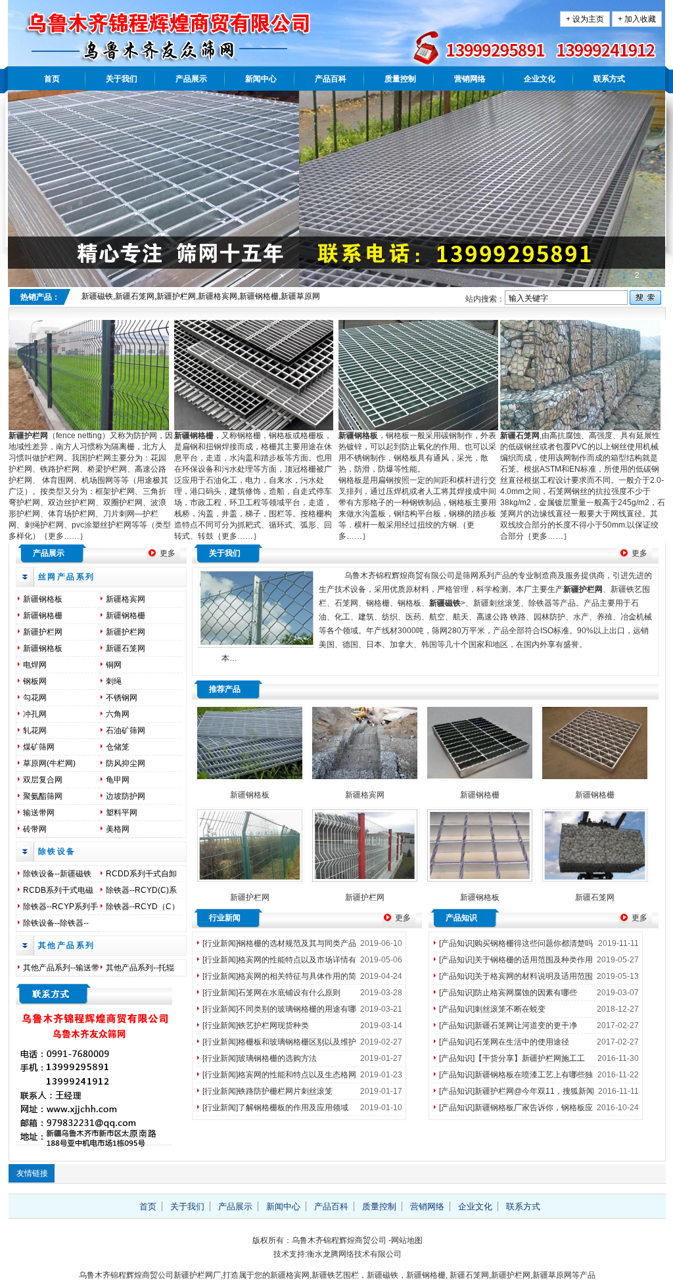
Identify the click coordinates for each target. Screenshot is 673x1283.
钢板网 (35, 681)
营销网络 (470, 78)
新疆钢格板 (42, 599)
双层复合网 (42, 779)
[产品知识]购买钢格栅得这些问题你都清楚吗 (516, 943)
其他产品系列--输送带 (61, 967)
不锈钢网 (121, 697)
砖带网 (35, 829)
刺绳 (114, 681)
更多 (167, 553)
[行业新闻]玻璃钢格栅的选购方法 (259, 1058)
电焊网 (35, 664)
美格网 (117, 829)
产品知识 (461, 917)
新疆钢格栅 (42, 615)
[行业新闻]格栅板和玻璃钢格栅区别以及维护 (279, 1042)
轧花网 (35, 730)
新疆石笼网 (125, 648)
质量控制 (400, 78)
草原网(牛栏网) (49, 763)
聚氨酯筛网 (42, 796)
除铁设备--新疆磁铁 (57, 873)
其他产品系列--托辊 (140, 967)
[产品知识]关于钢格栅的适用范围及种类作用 (516, 959)
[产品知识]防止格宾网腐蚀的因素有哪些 (508, 992)
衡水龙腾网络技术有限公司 (354, 1254)
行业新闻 (225, 917)
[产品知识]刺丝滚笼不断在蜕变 (492, 1009)
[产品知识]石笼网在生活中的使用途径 (504, 1042)
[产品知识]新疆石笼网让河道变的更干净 (508, 1025)
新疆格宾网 (125, 599)
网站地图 (407, 1240)
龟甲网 (117, 779)
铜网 (114, 664)
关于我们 (121, 78)
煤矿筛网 (39, 747)
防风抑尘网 (125, 763)
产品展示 (191, 78)
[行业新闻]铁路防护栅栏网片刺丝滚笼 (267, 1091)
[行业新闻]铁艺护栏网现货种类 (255, 1025)
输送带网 (39, 812)
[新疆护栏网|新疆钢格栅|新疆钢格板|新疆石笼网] (218, 56)
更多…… (64, 536)
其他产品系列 (66, 945)
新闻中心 (261, 78)
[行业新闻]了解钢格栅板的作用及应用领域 (275, 1107)
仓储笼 (117, 747)
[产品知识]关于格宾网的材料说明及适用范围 (516, 976)
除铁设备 (57, 851)
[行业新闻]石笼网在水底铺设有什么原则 (271, 992)
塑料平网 (121, 812)
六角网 (117, 714)
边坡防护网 (125, 796)
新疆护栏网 (28, 435)
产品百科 (330, 78)
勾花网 (35, 697)
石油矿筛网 (125, 730)
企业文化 (539, 78)
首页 (52, 78)
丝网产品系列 (66, 576)
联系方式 (609, 78)
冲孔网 (35, 714)
